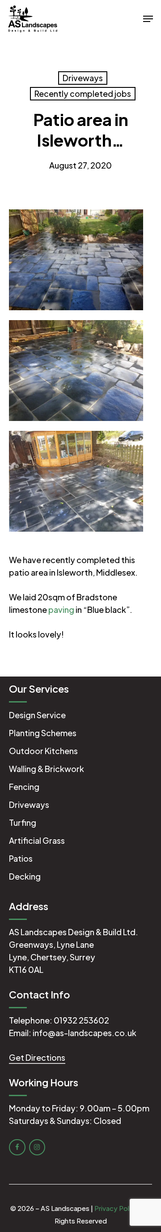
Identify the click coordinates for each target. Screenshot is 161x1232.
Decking (25, 876)
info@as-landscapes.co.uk (84, 1033)
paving (61, 609)
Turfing (22, 822)
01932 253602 (81, 1020)
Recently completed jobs (82, 93)
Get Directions (37, 1057)
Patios (21, 858)
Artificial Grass (37, 840)
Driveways (83, 78)
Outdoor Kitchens (43, 751)
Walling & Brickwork (46, 768)
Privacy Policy (116, 1208)
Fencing (24, 786)
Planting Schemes (42, 733)
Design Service (37, 715)
